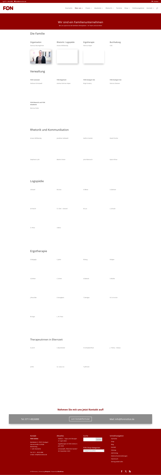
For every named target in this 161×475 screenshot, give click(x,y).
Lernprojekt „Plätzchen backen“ (68, 449)
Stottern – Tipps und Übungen (67, 439)
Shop (126, 8)
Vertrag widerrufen (117, 461)
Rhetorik (109, 8)
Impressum (114, 459)
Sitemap (113, 450)
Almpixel (47, 471)
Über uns (78, 8)
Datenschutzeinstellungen (119, 456)
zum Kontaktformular (80, 419)
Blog (112, 444)
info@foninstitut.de (124, 419)
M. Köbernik (60, 367)
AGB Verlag (114, 453)
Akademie (97, 8)
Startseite (68, 8)
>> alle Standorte (35, 449)
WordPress (61, 471)
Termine (119, 8)
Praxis (88, 8)
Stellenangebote (138, 8)
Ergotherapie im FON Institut (67, 444)
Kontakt (149, 8)
